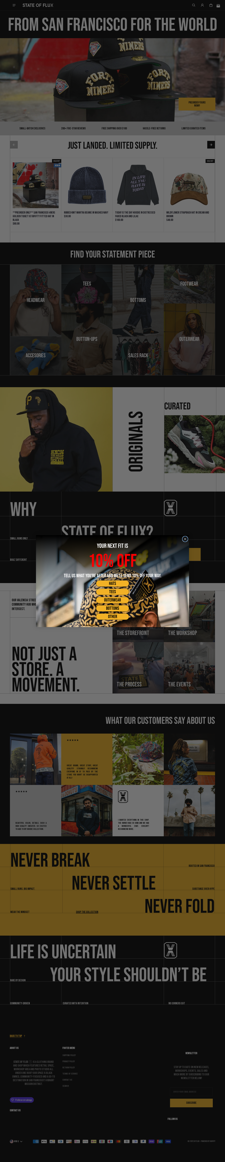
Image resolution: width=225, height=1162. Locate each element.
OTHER (112, 616)
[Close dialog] (185, 539)
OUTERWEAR (112, 600)
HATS (112, 583)
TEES (112, 592)
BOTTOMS (112, 608)
